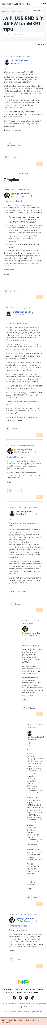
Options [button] (39, 44)
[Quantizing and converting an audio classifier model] (37, 173)
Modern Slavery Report (37, 1003)
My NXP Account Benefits (29, 993)
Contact (10, 993)
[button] (31, 62)
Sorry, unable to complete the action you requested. (20, 1021)
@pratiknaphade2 (14, 201)
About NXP (9, 989)
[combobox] (23, 34)
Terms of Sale (23, 1003)
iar (8, 146)
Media (40, 989)
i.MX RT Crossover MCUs (13, 11)
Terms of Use (12, 1003)
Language (36, 10)
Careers (20, 989)
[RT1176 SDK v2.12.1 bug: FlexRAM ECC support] (33, 173)
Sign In (42, 3)
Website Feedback (28, 1007)
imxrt (13, 146)
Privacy (4, 1003)
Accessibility (16, 1007)
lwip (18, 146)
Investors (30, 989)
